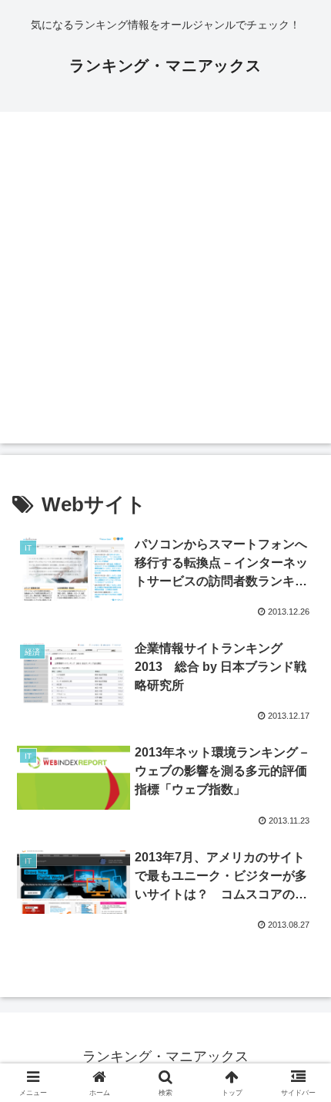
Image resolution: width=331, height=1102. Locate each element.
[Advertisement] (165, 277)
